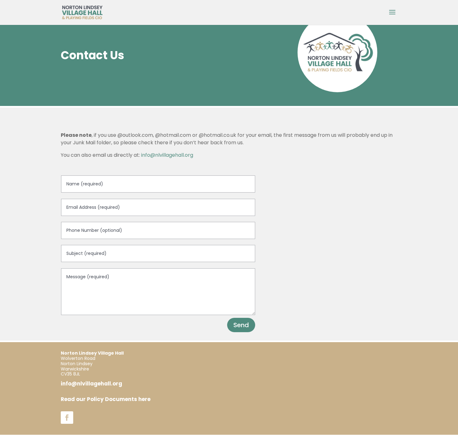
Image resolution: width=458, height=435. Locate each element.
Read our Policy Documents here (105, 399)
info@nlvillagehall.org (167, 155)
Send (241, 325)
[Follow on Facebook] (67, 417)
